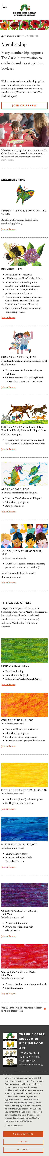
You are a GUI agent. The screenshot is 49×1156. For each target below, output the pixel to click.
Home (2, 36)
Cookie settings (23, 1134)
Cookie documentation (14, 1125)
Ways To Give (14, 36)
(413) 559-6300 (27, 1061)
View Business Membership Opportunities (21, 1009)
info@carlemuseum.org (30, 1064)
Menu (4, 8)
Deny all (23, 1142)
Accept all (23, 1150)
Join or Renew (24, 105)
